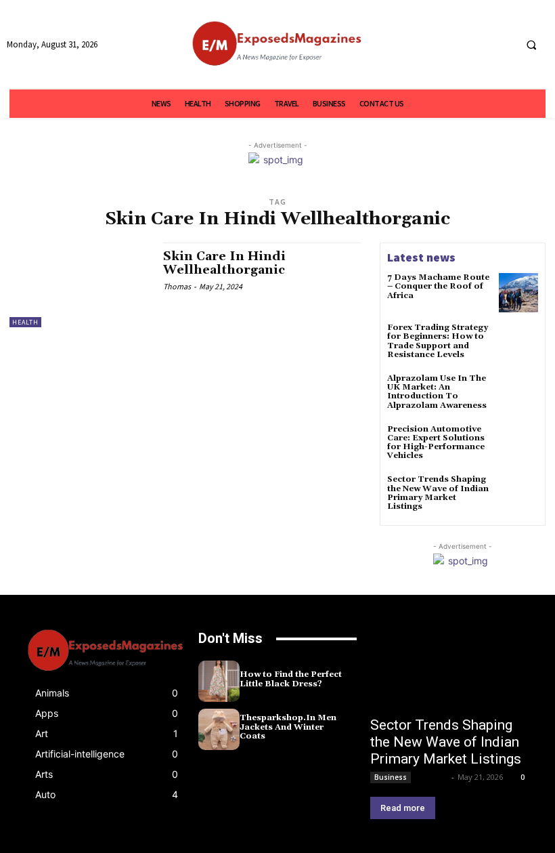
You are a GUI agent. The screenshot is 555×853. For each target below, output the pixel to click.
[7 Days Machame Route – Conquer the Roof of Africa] (518, 292)
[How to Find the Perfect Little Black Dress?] (219, 681)
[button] (531, 45)
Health (25, 322)
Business (390, 777)
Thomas (177, 286)
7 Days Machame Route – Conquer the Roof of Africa (438, 286)
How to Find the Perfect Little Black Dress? (291, 678)
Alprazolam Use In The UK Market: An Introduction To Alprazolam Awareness (437, 392)
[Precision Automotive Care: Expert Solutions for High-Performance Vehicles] (518, 444)
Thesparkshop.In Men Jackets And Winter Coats (288, 727)
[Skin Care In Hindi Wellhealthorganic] (79, 285)
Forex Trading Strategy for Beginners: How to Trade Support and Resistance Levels (437, 341)
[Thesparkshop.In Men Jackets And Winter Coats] (219, 729)
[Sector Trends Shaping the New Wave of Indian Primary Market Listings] (518, 494)
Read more (402, 808)
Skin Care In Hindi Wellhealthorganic (224, 263)
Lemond (432, 777)
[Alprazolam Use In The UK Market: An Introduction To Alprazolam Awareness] (518, 393)
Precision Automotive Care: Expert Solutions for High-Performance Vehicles (436, 442)
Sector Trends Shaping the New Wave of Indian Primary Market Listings (438, 493)
